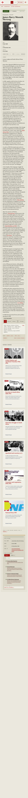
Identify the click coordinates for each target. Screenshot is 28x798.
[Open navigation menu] (25, 2)
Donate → (5, 531)
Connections (6, 54)
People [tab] (7, 555)
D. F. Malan (20, 302)
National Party (11, 213)
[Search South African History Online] (12, 2)
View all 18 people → (9, 587)
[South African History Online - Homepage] (2, 2)
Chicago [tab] (22, 321)
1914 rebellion (20, 199)
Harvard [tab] (9, 321)
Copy (23, 325)
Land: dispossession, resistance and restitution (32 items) (17, 550)
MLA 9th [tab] (17, 321)
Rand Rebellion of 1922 (11, 226)
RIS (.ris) (17, 335)
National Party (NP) (11, 512)
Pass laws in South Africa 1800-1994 (12, 392)
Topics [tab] (13, 555)
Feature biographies (15, 6)
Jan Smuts (9, 235)
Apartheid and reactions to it (13, 453)
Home (2, 6)
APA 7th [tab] (5, 321)
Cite (16, 54)
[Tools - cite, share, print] (15, 2)
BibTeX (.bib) (10, 335)
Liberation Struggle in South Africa (13, 423)
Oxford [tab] (14, 321)
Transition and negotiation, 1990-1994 (13, 483)
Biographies (7, 6)
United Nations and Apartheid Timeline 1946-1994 (13, 362)
